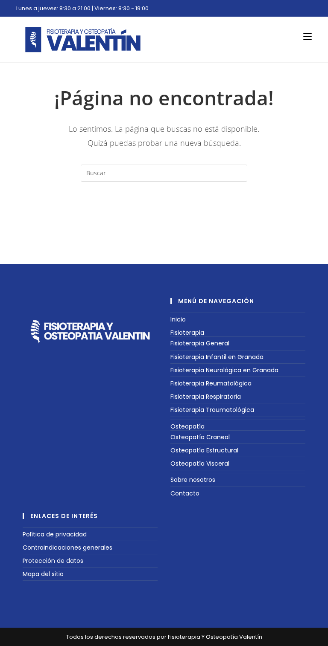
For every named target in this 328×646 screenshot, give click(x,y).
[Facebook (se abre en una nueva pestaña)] (300, 9)
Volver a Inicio (164, 216)
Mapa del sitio (43, 574)
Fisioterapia (187, 332)
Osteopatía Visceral (199, 463)
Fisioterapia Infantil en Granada (217, 357)
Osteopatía (187, 426)
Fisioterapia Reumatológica (211, 383)
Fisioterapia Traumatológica (212, 410)
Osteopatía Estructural (204, 450)
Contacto (184, 493)
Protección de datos (53, 560)
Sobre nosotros (192, 479)
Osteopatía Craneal (200, 437)
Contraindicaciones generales (67, 547)
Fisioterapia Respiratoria (205, 396)
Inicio (178, 319)
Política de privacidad (55, 534)
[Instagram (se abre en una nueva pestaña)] (308, 9)
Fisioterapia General (199, 343)
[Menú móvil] (307, 36)
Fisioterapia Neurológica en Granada (224, 370)
